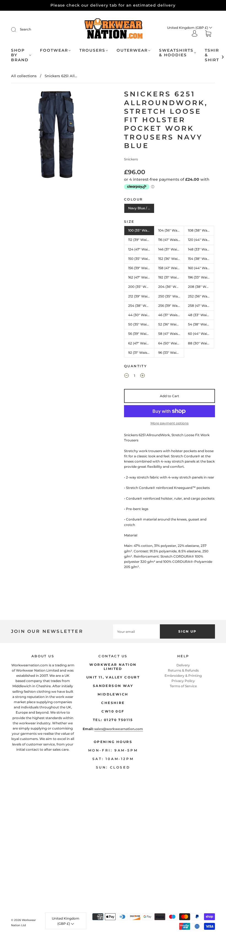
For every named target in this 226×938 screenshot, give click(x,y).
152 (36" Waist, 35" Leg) (171, 259)
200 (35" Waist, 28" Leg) (141, 287)
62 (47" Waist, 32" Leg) (141, 343)
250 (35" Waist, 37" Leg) (171, 296)
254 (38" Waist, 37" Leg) (141, 306)
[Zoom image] (56, 136)
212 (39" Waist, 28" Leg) (141, 296)
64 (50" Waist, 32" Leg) (171, 343)
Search (25, 29)
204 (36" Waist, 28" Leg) (171, 287)
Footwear (54, 50)
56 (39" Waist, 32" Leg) (141, 334)
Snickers (131, 159)
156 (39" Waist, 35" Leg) (141, 268)
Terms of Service (183, 686)
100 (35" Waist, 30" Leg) (141, 230)
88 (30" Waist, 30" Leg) (201, 343)
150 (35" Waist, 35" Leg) (141, 259)
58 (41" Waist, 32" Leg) (171, 334)
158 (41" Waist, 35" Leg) (171, 268)
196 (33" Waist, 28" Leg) (201, 277)
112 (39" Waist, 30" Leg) (141, 240)
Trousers (92, 50)
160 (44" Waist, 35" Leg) (201, 268)
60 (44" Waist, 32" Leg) (201, 334)
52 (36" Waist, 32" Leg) (171, 324)
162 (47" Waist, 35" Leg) (141, 277)
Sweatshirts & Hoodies (176, 53)
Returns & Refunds (183, 670)
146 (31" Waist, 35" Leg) (171, 249)
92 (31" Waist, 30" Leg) (141, 352)
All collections (24, 76)
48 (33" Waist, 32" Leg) (201, 315)
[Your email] (136, 631)
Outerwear (132, 50)
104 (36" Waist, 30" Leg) (171, 230)
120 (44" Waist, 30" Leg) (201, 240)
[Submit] (17, 29)
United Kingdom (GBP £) (188, 28)
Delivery (183, 665)
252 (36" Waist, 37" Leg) (201, 296)
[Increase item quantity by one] (142, 376)
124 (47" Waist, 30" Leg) (141, 249)
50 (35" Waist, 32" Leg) (141, 324)
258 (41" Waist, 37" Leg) (201, 306)
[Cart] (208, 34)
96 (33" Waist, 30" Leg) (171, 352)
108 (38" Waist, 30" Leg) (201, 230)
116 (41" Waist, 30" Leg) (171, 240)
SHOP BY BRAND (20, 55)
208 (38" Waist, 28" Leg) (201, 287)
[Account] (194, 34)
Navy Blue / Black (141, 208)
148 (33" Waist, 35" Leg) (201, 249)
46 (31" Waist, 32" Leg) (171, 315)
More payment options (169, 423)
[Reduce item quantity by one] (126, 376)
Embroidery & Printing (183, 675)
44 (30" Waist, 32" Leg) (141, 315)
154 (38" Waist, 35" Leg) (201, 259)
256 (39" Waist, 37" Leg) (171, 306)
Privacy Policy (183, 681)
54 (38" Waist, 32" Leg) (201, 324)
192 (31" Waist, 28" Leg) (171, 277)
